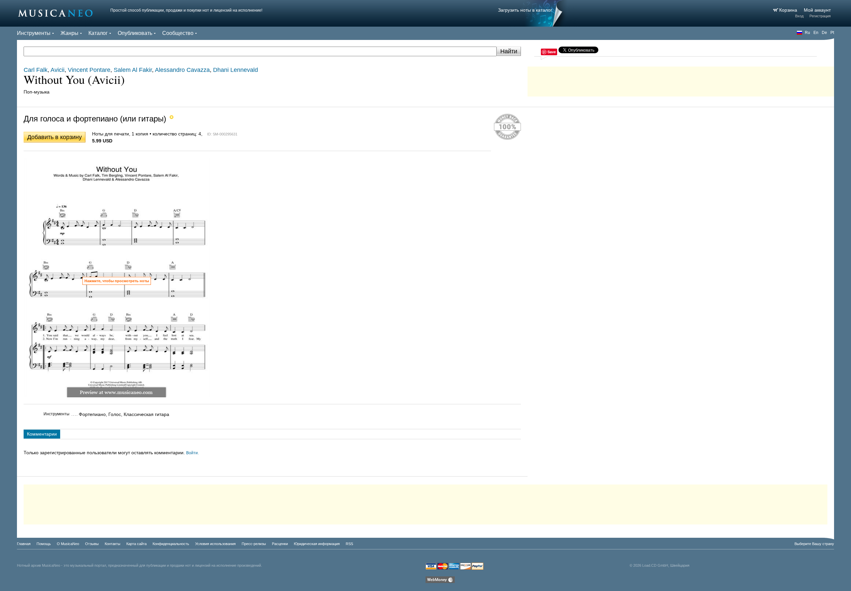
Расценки (280, 544)
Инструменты (34, 33)
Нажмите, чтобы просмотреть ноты (116, 281)
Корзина (788, 10)
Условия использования (215, 544)
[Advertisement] (681, 80)
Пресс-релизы (254, 544)
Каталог (98, 33)
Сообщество (177, 33)
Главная (24, 544)
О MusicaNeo (68, 544)
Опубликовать (135, 33)
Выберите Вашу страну (814, 544)
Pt (832, 32)
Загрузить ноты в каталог (525, 10)
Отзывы (92, 544)
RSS (349, 544)
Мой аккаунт (817, 10)
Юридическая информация (317, 544)
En (815, 32)
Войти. (192, 453)
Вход (799, 16)
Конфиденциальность (171, 544)
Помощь (44, 544)
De (824, 32)
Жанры (69, 33)
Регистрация (820, 16)
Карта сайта (136, 544)
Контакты (112, 544)
